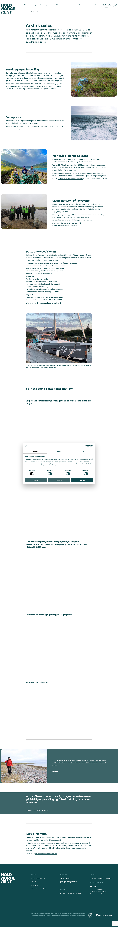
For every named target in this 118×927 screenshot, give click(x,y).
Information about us (38, 889)
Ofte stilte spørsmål (38, 878)
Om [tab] (83, 451)
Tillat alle (82, 480)
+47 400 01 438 (65, 878)
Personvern (35, 885)
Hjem (25, 12)
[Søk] (96, 5)
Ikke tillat (35, 480)
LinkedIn (93, 878)
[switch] (50, 473)
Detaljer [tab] (59, 451)
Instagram (109, 878)
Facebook (100, 878)
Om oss (81, 5)
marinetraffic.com (55, 297)
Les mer (55, 771)
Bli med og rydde (46, 5)
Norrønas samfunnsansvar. (46, 854)
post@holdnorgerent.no (68, 882)
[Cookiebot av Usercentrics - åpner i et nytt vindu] (86, 446)
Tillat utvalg (59, 480)
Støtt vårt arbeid (109, 5)
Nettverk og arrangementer (65, 5)
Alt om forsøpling (30, 5)
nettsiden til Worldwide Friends (70, 179)
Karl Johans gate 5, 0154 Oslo (70, 893)
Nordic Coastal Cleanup (67, 225)
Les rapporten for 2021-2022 (37, 810)
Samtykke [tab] (35, 451)
